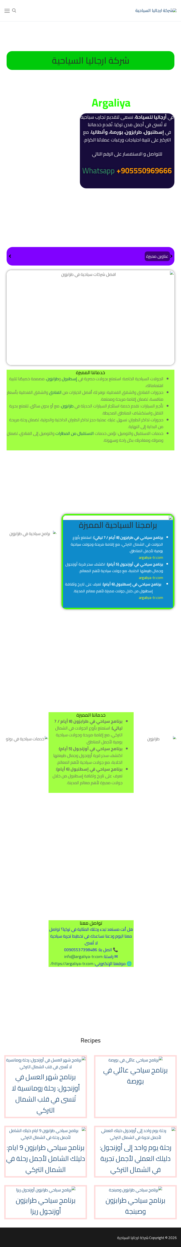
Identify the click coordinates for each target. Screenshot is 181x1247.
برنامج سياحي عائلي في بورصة (135, 1075)
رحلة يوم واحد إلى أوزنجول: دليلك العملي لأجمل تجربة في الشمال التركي (135, 1158)
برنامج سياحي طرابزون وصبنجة (135, 1206)
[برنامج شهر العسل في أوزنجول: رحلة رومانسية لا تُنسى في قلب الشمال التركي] (46, 1067)
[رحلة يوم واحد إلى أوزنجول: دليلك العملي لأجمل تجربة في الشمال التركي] (135, 1137)
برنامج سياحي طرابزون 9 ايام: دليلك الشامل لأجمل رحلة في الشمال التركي (45, 1158)
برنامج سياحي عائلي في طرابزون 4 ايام (109, 256)
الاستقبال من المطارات (74, 433)
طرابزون (52, 379)
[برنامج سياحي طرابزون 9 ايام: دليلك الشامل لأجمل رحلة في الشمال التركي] (46, 1137)
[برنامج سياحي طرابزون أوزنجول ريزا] (45, 1190)
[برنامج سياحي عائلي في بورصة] (135, 1060)
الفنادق (55, 392)
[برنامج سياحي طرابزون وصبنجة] (135, 1190)
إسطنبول (69, 379)
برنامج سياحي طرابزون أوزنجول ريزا (46, 1206)
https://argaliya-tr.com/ (71, 963)
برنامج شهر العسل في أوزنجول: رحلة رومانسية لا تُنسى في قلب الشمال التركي (46, 1093)
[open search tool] (14, 10)
